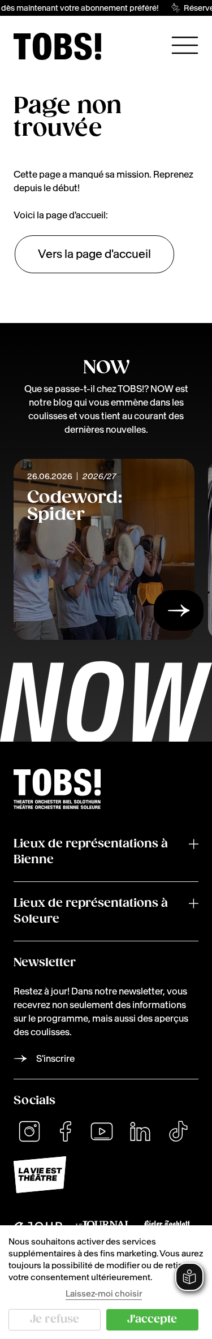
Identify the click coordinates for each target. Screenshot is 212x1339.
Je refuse (54, 1319)
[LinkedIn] (140, 1131)
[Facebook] (65, 1131)
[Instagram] (29, 1131)
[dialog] (106, 1282)
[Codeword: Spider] (179, 613)
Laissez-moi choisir (104, 1293)
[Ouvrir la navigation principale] (185, 45)
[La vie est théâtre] (106, 1174)
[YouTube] (102, 1131)
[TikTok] (178, 1131)
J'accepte (152, 1319)
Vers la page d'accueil (94, 254)
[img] (57, 46)
